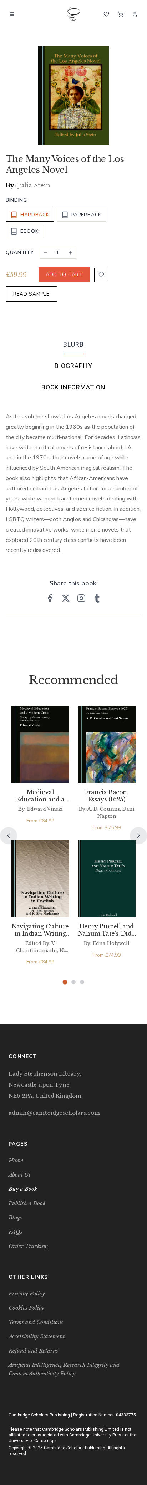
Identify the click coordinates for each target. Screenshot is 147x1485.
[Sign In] (134, 14)
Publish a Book (27, 1203)
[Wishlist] (106, 14)
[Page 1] (64, 982)
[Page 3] (82, 982)
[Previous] (8, 835)
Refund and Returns (33, 1350)
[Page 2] (73, 982)
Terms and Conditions (36, 1322)
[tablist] (73, 367)
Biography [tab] (73, 365)
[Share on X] (65, 598)
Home (16, 1160)
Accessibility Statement (37, 1336)
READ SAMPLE (31, 294)
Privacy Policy (27, 1293)
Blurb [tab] (73, 344)
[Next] (138, 835)
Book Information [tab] (73, 387)
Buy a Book (23, 1189)
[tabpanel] (73, 477)
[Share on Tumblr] (97, 598)
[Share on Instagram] (81, 598)
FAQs (15, 1231)
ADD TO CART (64, 274)
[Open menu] (12, 14)
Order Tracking (28, 1246)
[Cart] (120, 14)
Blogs (15, 1217)
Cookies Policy (26, 1307)
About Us (20, 1174)
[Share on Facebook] (50, 598)
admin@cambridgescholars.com (54, 1112)
